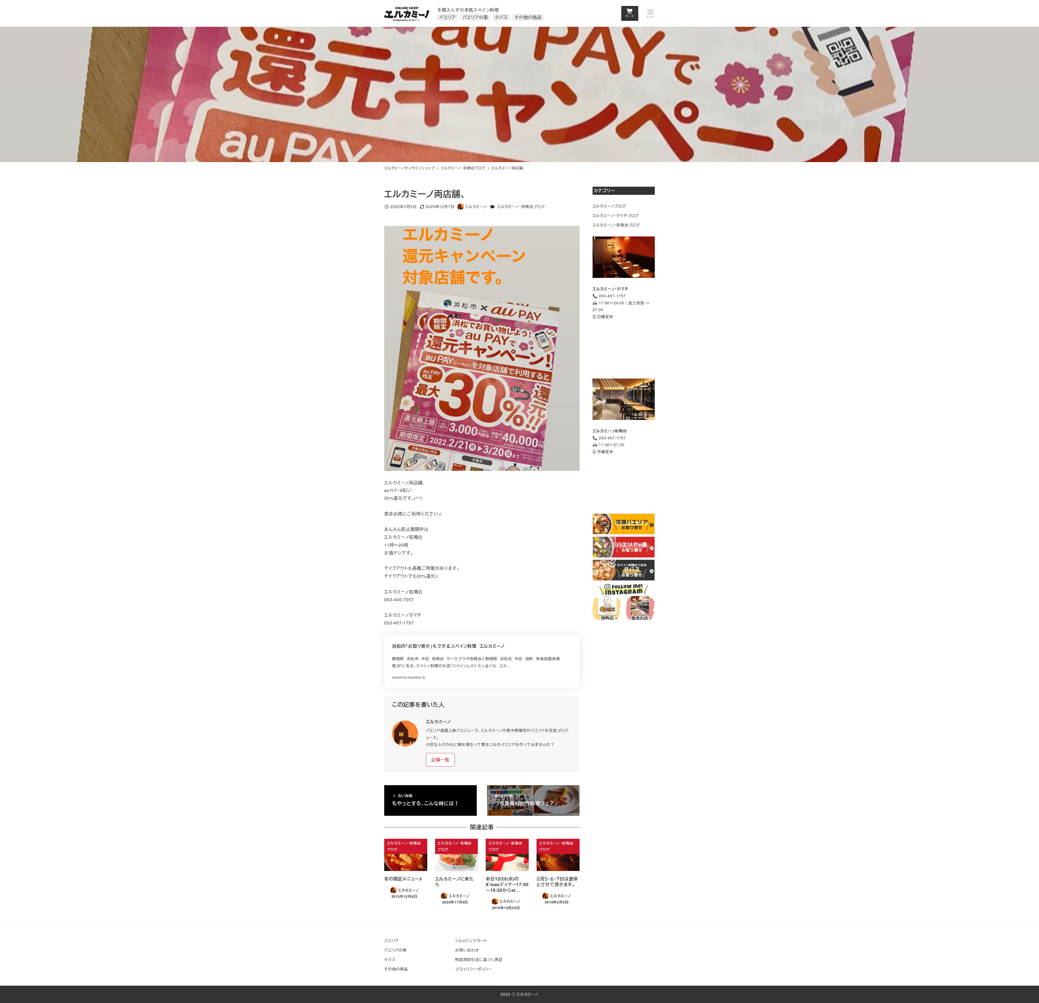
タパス (389, 959)
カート (629, 16)
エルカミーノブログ (609, 206)
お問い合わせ (467, 950)
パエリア (391, 940)
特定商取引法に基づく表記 (479, 959)
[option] (482, 348)
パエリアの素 (395, 950)
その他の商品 (396, 969)
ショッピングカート (471, 940)
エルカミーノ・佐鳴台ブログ (521, 206)
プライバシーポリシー (473, 969)
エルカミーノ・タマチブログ (616, 215)
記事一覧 (440, 760)
